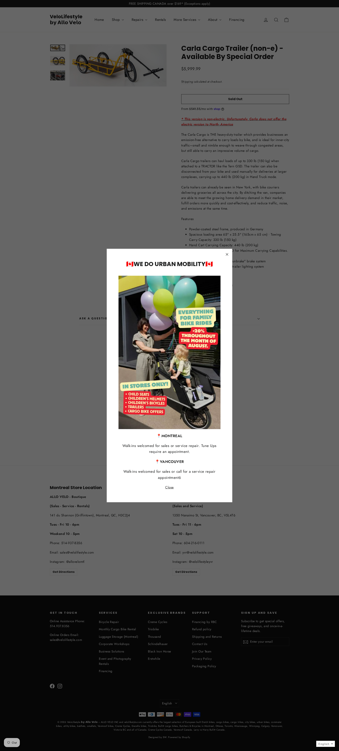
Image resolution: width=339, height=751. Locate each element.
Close (169, 487)
